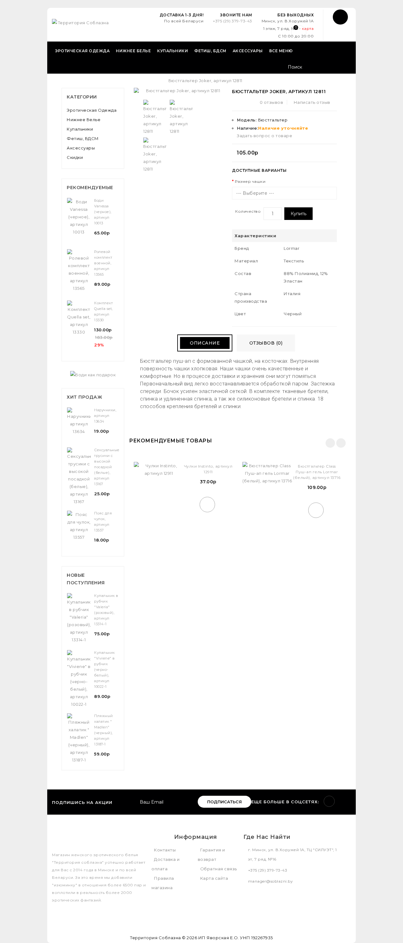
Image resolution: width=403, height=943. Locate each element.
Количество (248, 211)
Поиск (344, 67)
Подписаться (224, 801)
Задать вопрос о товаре (264, 135)
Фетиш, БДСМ (210, 50)
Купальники (172, 50)
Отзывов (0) (266, 343)
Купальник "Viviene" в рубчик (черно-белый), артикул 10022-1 (104, 669)
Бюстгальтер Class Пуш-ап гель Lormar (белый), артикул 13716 (316, 472)
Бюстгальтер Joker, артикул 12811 (205, 80)
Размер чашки (250, 181)
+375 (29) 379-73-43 (232, 21)
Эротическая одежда (82, 50)
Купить (298, 213)
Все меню (281, 50)
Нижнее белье (133, 50)
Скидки (75, 157)
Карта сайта (214, 878)
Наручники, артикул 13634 (105, 416)
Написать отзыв (312, 102)
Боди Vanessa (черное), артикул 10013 (102, 211)
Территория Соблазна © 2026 (163, 937)
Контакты (165, 849)
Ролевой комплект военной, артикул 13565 (103, 263)
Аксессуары (248, 50)
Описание (205, 343)
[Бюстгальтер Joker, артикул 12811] (155, 117)
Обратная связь (218, 868)
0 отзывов (271, 102)
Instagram (329, 801)
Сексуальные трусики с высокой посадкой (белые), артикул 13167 (107, 467)
